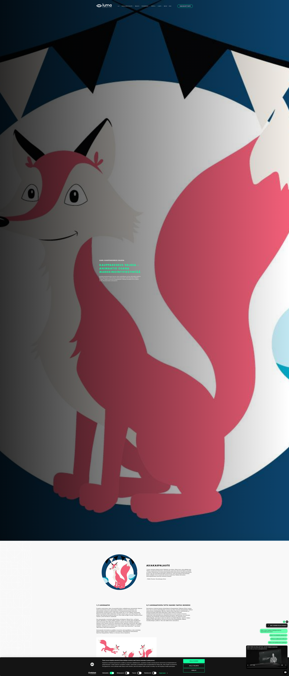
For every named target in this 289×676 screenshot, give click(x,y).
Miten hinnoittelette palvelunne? (278, 635)
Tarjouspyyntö (185, 6)
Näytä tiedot (162, 673)
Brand (137, 6)
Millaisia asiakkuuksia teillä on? (279, 639)
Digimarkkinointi (127, 6)
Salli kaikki (194, 661)
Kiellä (194, 670)
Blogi (165, 6)
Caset (159, 6)
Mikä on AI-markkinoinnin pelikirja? (278, 642)
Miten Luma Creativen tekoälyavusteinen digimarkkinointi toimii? (271, 631)
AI (118, 6)
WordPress (145, 6)
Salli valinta (194, 665)
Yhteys (153, 6)
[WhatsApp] (284, 622)
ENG (170, 6)
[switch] (127, 673)
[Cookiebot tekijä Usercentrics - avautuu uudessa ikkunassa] (92, 673)
